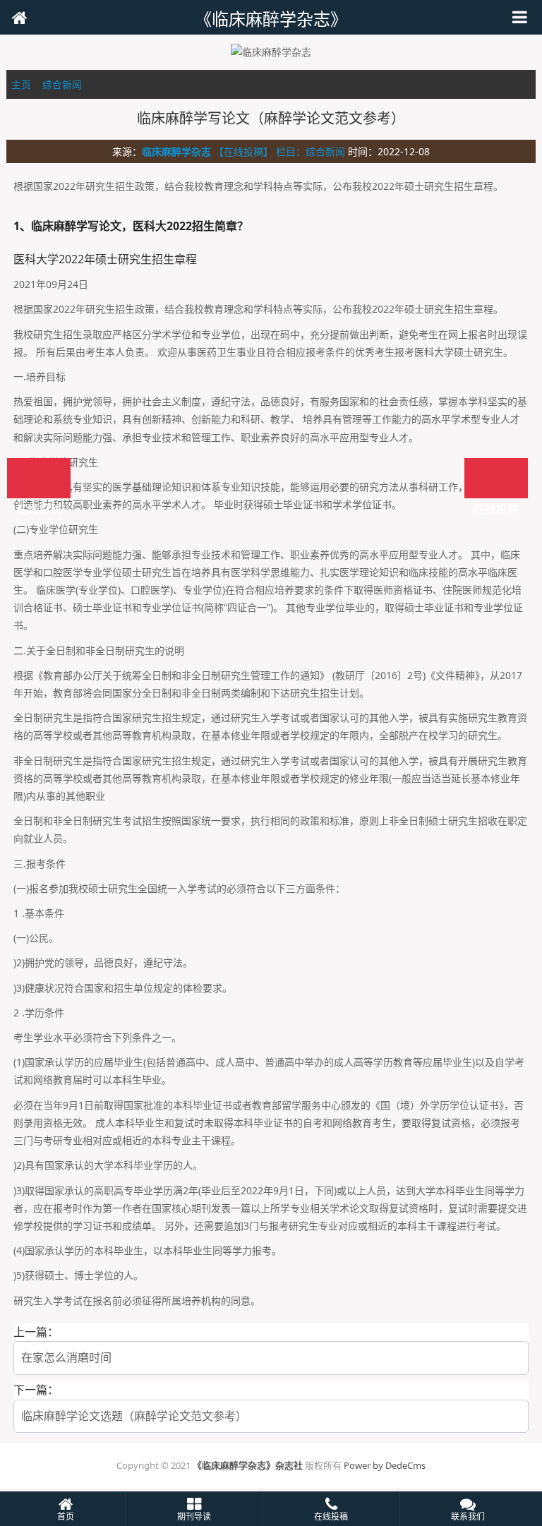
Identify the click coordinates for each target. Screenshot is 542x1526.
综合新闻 (62, 84)
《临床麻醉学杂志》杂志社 (248, 1465)
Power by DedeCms (385, 1465)
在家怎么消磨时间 (66, 1357)
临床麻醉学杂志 (176, 151)
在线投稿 (496, 478)
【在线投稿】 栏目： (260, 151)
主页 (21, 84)
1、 (22, 226)
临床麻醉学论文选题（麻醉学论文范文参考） (134, 1416)
